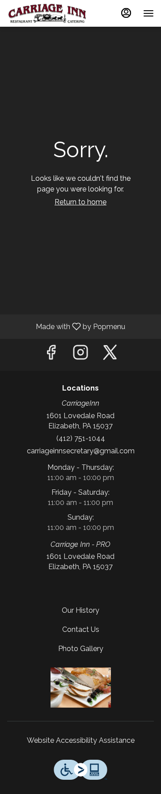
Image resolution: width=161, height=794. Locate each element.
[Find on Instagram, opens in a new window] (80, 354)
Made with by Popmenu (66, 326)
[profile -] (126, 13)
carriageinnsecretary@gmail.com (81, 451)
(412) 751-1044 (80, 438)
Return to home (80, 202)
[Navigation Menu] (148, 13)
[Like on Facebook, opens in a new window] (51, 354)
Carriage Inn (80, 688)
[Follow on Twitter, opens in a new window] (110, 354)
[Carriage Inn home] (47, 13)
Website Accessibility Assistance (81, 740)
